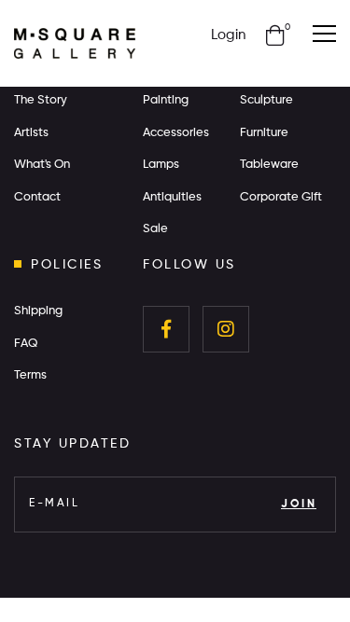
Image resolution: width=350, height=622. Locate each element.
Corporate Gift (281, 197)
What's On (42, 165)
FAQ (25, 344)
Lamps (161, 165)
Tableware (269, 165)
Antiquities (172, 197)
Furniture (264, 133)
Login (228, 35)
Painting (166, 100)
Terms (30, 375)
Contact (37, 197)
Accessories (176, 133)
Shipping (38, 311)
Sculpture (266, 100)
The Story (40, 100)
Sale (155, 229)
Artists (31, 133)
